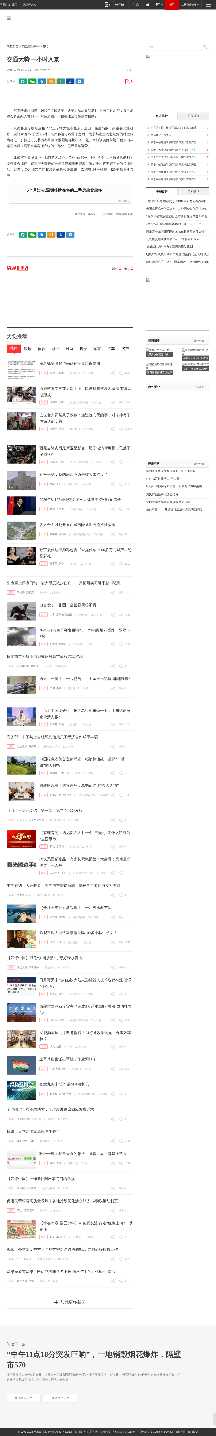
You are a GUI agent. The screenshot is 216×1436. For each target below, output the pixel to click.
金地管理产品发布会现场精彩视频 (168, 502)
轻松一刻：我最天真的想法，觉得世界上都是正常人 (83, 1154)
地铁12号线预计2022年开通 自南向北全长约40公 (177, 254)
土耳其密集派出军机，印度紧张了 (67, 1059)
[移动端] (107, 4)
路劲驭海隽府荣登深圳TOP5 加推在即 (170, 471)
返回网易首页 (23, 1398)
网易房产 (45, 69)
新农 (52, 846)
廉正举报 (181, 1431)
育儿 (58, 942)
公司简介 (80, 1431)
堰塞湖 (53, 402)
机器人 (53, 993)
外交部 (60, 509)
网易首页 (5, 4)
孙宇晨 (53, 563)
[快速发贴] (128, 81)
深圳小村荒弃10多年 (159, 354)
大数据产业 (65, 1093)
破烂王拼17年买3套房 (196, 368)
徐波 (52, 942)
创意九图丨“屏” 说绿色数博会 (64, 1084)
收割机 (21, 895)
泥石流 (62, 534)
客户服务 (117, 1431)
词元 (52, 1046)
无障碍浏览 (29, 4)
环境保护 (34, 967)
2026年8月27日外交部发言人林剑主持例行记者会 (80, 500)
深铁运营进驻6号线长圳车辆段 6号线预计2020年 (177, 262)
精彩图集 (154, 340)
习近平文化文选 (35, 820)
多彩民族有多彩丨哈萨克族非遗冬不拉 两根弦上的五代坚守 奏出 (61, 1272)
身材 (52, 484)
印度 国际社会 (58, 1068)
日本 (31, 1141)
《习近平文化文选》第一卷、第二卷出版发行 (45, 811)
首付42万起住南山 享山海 (162, 478)
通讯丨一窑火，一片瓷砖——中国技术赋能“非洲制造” (84, 679)
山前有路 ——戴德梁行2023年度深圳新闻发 (174, 509)
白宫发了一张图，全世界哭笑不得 (67, 605)
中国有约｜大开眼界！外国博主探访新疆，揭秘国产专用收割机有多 (64, 885)
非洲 (52, 688)
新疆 (28, 895)
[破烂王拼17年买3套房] (195, 364)
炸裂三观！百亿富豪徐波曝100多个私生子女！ (78, 933)
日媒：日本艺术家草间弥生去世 (33, 1131)
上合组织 (22, 746)
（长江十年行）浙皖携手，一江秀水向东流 (75, 908)
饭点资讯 (73, 942)
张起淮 (60, 373)
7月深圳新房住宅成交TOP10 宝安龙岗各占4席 (176, 201)
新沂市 (62, 643)
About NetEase (64, 1431)
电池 (61, 724)
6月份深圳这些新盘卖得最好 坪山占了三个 (173, 224)
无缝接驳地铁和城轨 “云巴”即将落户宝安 (173, 239)
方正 (19, 1259)
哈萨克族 (22, 1281)
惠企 (19, 1210)
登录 (171, 4)
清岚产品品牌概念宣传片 (162, 494)
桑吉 (58, 688)
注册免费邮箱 (189, 4)
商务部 (32, 746)
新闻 (43, 373)
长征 (52, 1236)
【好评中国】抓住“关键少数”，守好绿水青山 (44, 958)
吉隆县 (53, 534)
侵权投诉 (193, 1431)
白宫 (52, 614)
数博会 (53, 1093)
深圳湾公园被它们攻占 (195, 358)
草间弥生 (22, 1141)
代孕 (61, 563)
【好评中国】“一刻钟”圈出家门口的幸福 (41, 1179)
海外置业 (154, 387)
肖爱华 (53, 428)
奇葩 (58, 484)
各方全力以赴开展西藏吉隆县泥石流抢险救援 (77, 525)
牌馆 (61, 428)
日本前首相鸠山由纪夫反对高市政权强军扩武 (45, 656)
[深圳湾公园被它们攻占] (195, 349)
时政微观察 (65, 795)
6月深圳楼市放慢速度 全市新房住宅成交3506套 (176, 216)
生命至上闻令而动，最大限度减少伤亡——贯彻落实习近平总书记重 (64, 583)
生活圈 (21, 1188)
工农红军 (61, 1236)
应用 (14, 4)
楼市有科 (154, 463)
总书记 (53, 795)
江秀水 (62, 917)
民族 (31, 1281)
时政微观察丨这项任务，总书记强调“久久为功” (79, 785)
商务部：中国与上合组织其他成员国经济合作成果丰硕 (52, 737)
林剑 (52, 509)
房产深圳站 (123, 201)
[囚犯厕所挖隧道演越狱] (159, 364)
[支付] (148, 4)
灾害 (61, 1020)
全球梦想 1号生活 (161, 135)
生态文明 (22, 967)
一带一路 (64, 772)
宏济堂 (53, 724)
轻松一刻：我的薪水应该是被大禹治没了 (73, 474)
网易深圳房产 (31, 46)
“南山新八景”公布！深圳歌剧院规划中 (171, 246)
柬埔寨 (53, 772)
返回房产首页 (60, 1398)
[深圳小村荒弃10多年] (159, 349)
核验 (58, 1046)
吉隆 (61, 402)
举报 (128, 70)
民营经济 (29, 1210)
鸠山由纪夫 (32, 666)
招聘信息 (105, 1431)
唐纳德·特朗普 (64, 614)
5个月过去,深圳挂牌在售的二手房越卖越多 (64, 190)
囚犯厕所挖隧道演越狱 (159, 372)
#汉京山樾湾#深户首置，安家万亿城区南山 (174, 486)
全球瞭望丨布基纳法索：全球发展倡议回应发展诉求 (50, 1109)
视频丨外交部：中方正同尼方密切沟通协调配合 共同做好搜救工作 (62, 1249)
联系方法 (92, 1431)
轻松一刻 (73, 484)
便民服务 (31, 1188)
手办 (63, 872)
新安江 (53, 917)
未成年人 (55, 872)
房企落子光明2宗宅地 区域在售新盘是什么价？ (176, 231)
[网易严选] (135, 4)
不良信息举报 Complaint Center (155, 1431)
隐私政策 (130, 1431)
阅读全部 (199, 340)
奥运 (61, 993)
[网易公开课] (120, 4)
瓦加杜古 (36, 1118)
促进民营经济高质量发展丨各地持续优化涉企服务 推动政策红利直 (62, 1201)
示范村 (60, 846)
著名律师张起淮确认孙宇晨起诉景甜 (69, 363)
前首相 (21, 666)
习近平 (21, 592)
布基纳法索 (23, 1118)
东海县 (53, 643)
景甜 (52, 373)
